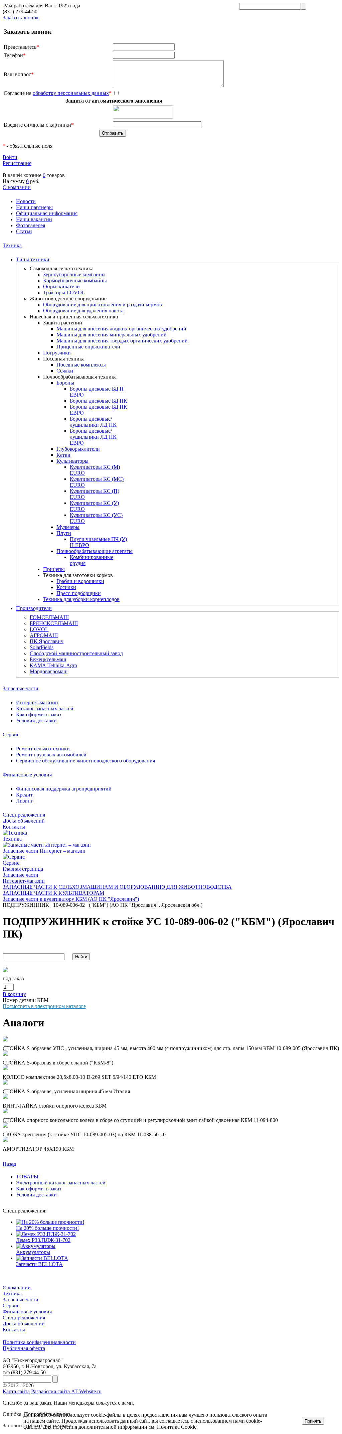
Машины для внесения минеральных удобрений (111, 334)
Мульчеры (67, 527)
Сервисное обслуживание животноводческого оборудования (85, 760)
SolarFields (41, 647)
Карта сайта (16, 1391)
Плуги (63, 533)
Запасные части (20, 688)
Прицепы (54, 569)
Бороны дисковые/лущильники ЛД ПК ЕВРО (93, 437)
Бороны (65, 383)
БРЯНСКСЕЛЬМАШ (54, 623)
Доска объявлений (24, 821)
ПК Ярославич (46, 641)
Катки (63, 455)
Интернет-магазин (37, 702)
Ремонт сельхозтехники (43, 748)
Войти (10, 157)
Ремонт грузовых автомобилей (51, 754)
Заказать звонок (21, 17)
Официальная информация (46, 213)
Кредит (24, 795)
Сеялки (64, 371)
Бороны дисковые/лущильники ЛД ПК (93, 422)
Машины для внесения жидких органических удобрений (121, 328)
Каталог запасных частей (44, 708)
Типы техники (32, 259)
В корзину (14, 994)
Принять (313, 1421)
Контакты (14, 827)
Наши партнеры (34, 207)
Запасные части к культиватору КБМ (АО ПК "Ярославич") (71, 899)
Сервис (11, 734)
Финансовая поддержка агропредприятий (64, 789)
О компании (17, 187)
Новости (26, 201)
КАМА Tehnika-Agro (53, 665)
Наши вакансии (34, 219)
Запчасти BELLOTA (39, 1264)
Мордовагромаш (48, 671)
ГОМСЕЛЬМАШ (49, 617)
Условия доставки (36, 720)
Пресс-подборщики (78, 593)
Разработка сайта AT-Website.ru (66, 1391)
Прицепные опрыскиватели (88, 346)
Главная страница (23, 869)
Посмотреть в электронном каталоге (44, 1006)
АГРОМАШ (44, 635)
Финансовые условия (27, 774)
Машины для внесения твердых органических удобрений (122, 340)
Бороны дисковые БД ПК (98, 401)
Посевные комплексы (81, 365)
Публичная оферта (24, 1348)
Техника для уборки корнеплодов (81, 599)
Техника (12, 245)
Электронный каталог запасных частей (61, 1182)
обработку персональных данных (71, 93)
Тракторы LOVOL (64, 292)
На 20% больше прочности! (47, 1228)
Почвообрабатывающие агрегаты (94, 551)
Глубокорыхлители (78, 449)
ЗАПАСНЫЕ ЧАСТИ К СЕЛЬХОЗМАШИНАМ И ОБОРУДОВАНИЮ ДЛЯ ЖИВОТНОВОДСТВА (117, 887)
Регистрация (17, 163)
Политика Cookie (176, 1427)
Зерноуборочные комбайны (74, 274)
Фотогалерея (30, 225)
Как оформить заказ (38, 714)
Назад (9, 1164)
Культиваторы (72, 461)
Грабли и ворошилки (80, 581)
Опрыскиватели (61, 286)
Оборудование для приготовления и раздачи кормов (102, 304)
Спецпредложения (24, 815)
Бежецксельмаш (48, 659)
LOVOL (39, 629)
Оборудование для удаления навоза (83, 310)
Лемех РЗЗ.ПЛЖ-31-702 (43, 1240)
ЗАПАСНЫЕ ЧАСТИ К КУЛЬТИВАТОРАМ (53, 893)
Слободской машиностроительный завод (76, 653)
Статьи (24, 231)
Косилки (66, 587)
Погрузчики (57, 352)
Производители (34, 608)
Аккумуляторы (33, 1252)
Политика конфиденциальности (39, 1342)
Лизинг (24, 801)
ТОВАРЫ (27, 1176)
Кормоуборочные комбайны (75, 280)
